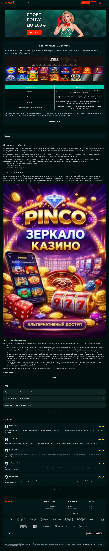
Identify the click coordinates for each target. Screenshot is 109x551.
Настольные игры (93, 511)
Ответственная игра (48, 508)
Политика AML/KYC (48, 511)
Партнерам (70, 511)
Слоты (90, 506)
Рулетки (91, 508)
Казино (91, 501)
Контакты (70, 506)
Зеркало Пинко (54, 121)
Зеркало (54, 377)
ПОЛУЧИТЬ (34, 32)
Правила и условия (49, 501)
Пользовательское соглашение (51, 503)
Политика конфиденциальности (51, 506)
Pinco (90, 503)
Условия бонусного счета (74, 503)
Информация (72, 501)
